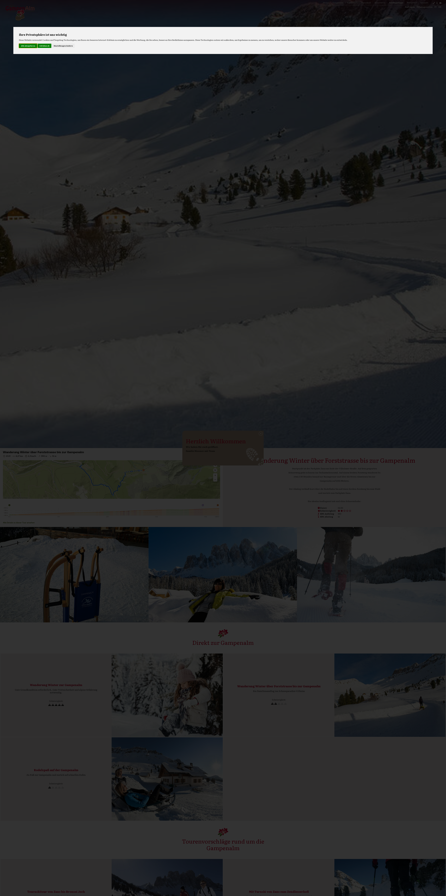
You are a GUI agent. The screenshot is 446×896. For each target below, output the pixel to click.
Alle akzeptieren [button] (28, 46)
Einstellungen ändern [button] (63, 46)
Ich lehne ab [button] (44, 46)
